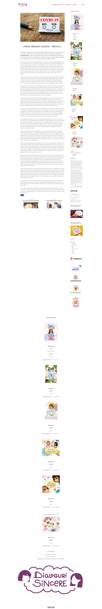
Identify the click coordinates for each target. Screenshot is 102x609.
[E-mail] (76, 191)
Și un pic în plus (73, 253)
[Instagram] (73, 191)
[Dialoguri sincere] (23, 4)
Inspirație (71, 246)
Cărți (73, 249)
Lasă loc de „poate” (73, 198)
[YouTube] (75, 191)
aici (29, 149)
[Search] (81, 4)
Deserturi (73, 251)
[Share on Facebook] (22, 195)
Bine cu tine (74, 245)
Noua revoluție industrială (74, 197)
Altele (73, 247)
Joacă (73, 252)
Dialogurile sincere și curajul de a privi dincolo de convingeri (50, 558)
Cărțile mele (72, 241)
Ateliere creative (74, 248)
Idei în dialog (72, 242)
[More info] (83, 4)
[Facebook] (71, 191)
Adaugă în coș (73, 109)
